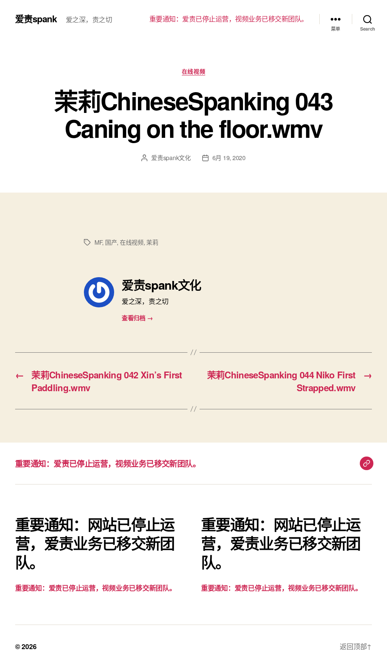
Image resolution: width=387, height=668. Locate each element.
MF (98, 242)
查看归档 (137, 317)
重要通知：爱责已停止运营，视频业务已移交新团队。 (228, 19)
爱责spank (36, 18)
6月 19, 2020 (229, 157)
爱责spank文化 (171, 157)
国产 (111, 242)
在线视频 (193, 72)
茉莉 (152, 242)
